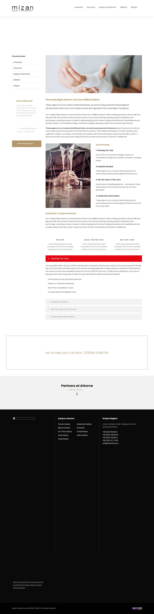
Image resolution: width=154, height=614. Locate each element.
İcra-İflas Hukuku (65, 431)
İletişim (134, 7)
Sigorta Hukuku (64, 428)
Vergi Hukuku (63, 439)
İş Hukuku (81, 428)
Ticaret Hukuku (64, 424)
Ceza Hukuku (63, 435)
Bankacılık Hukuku (84, 424)
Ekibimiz (123, 7)
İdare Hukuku (82, 435)
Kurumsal (91, 7)
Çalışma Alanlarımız (107, 7)
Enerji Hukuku (82, 431)
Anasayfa (79, 7)
